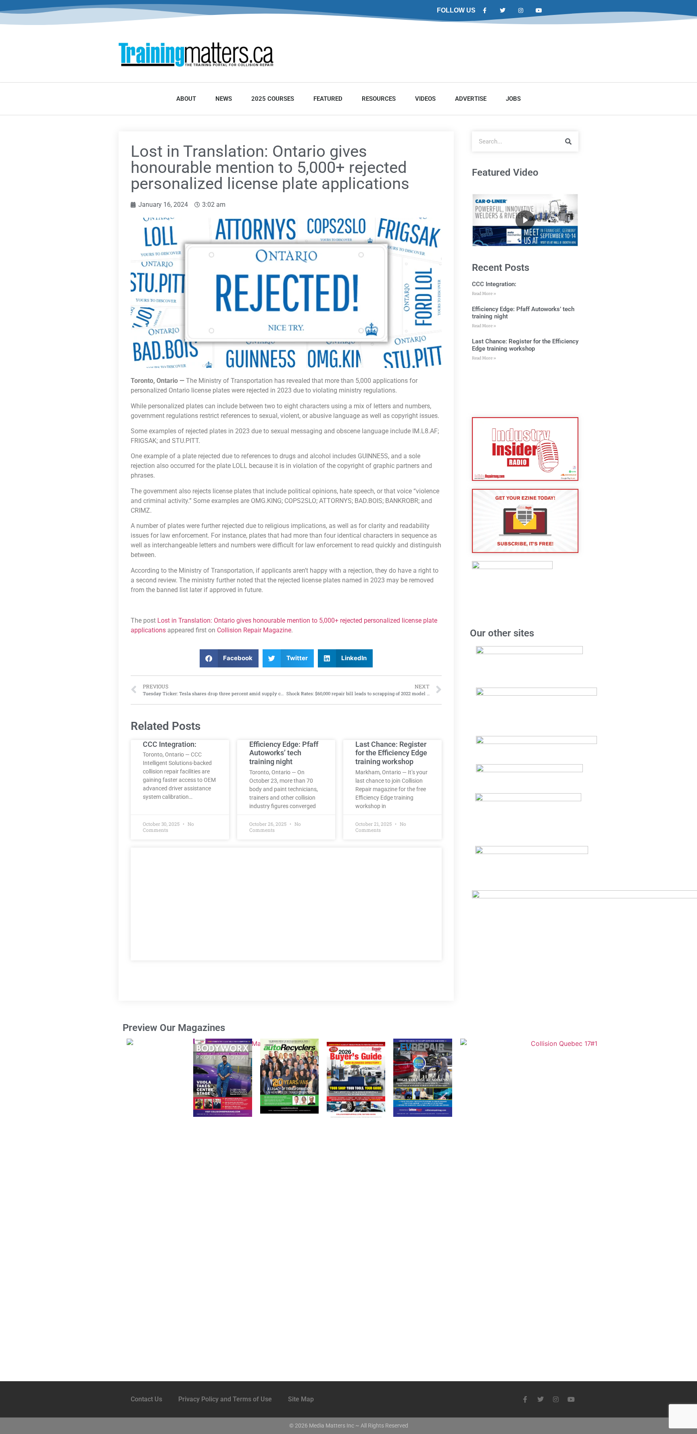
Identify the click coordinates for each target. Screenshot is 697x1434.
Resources (379, 98)
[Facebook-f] (485, 11)
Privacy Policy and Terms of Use (225, 1399)
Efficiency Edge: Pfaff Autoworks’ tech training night (283, 753)
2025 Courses (272, 98)
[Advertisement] (286, 904)
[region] (525, 220)
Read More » (484, 293)
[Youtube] (539, 11)
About (186, 98)
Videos (425, 98)
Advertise (470, 98)
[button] (229, 658)
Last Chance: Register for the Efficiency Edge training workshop (391, 753)
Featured (327, 98)
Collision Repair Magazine (254, 630)
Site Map (301, 1399)
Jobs (513, 98)
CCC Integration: (169, 744)
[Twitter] (503, 11)
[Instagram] (521, 11)
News (223, 98)
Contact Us (146, 1399)
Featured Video (505, 172)
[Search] (568, 141)
